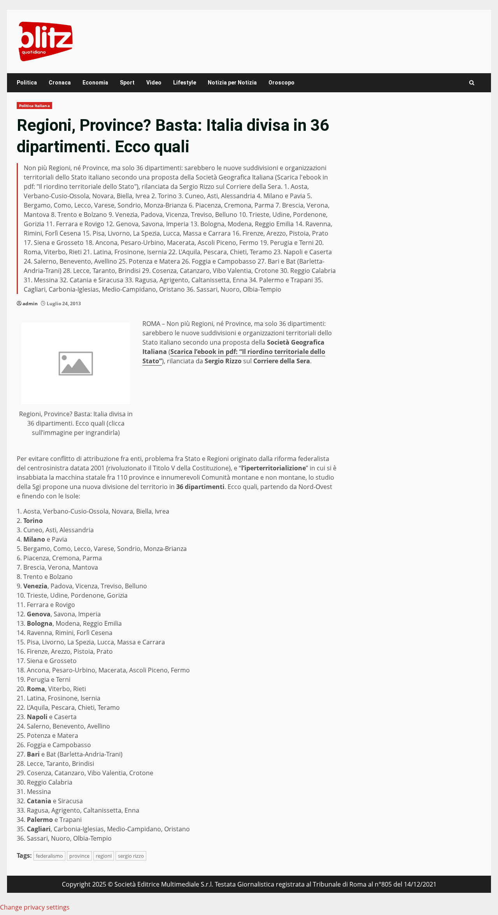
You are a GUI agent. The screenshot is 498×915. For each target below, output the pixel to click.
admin (30, 303)
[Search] (471, 82)
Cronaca (60, 82)
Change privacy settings (35, 907)
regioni (104, 855)
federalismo (49, 855)
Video (153, 82)
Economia (95, 82)
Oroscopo (281, 82)
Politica (27, 82)
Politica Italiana (34, 105)
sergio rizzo (131, 855)
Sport (127, 82)
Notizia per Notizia (232, 82)
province (79, 855)
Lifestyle (184, 82)
